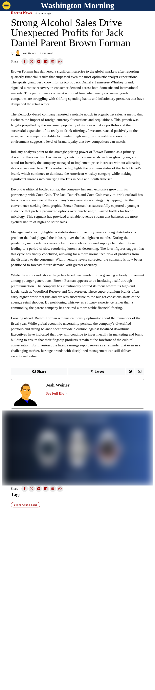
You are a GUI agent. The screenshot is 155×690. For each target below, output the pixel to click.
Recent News (21, 13)
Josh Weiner (29, 53)
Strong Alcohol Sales (25, 504)
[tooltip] (24, 61)
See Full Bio (55, 393)
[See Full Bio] (66, 393)
